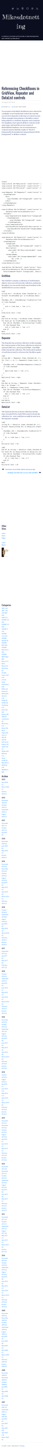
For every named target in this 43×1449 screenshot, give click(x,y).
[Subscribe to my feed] (37, 8)
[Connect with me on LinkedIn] (18, 8)
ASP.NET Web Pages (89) (5, 656)
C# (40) (4, 673)
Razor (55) (5, 728)
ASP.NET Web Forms (19, 107)
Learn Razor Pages (4, 535)
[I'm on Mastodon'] (32, 8)
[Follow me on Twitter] (13, 8)
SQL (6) (4, 740)
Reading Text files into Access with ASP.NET (24, 473)
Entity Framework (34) (5, 684)
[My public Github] (27, 8)
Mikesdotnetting (20, 21)
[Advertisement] (21, 61)
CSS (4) (4, 680)
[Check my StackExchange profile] (22, 8)
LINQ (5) (4, 717)
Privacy (22, 1446)
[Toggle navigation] (4, 33)
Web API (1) (5, 763)
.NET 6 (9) (5, 608)
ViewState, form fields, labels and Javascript (18, 469)
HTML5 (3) (5, 703)
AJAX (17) (4, 617)
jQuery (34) (5, 714)
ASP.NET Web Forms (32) (5, 650)
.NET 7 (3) (5, 611)
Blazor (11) (5, 661)
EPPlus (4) (5, 689)
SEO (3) (4, 737)
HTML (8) (4, 700)
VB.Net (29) (5, 751)
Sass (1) (4, 735)
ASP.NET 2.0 (6, 107)
